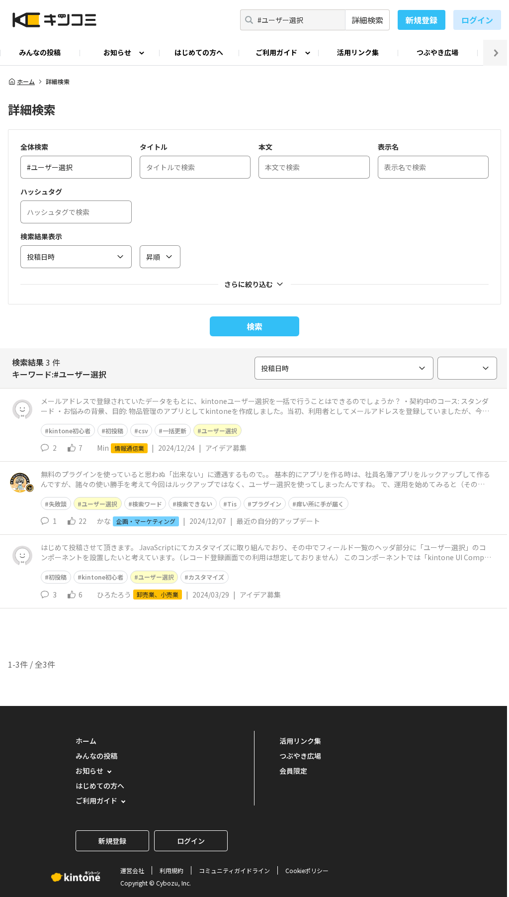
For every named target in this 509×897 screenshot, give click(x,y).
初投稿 (114, 430)
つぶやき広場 (437, 52)
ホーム (26, 82)
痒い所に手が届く (320, 503)
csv (143, 430)
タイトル (154, 147)
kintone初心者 (69, 430)
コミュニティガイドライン (234, 870)
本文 (265, 147)
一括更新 (174, 430)
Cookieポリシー (307, 870)
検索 (254, 326)
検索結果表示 (41, 236)
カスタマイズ (206, 577)
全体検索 (34, 147)
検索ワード (147, 503)
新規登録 (421, 20)
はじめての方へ (198, 52)
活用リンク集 (358, 52)
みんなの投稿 (40, 52)
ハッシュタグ (41, 192)
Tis (232, 503)
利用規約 (171, 870)
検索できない (194, 503)
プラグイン (266, 503)
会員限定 (293, 771)
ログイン (477, 20)
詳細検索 (367, 20)
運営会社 (132, 870)
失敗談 (58, 503)
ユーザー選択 (219, 430)
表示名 (388, 147)
